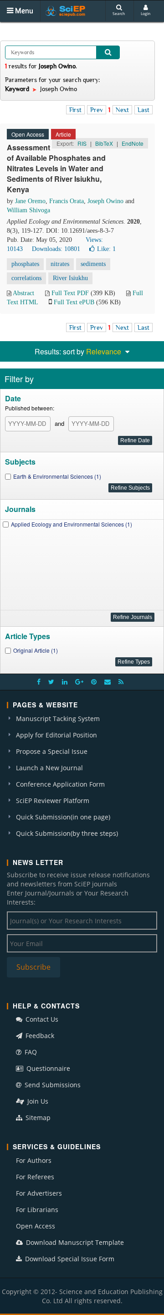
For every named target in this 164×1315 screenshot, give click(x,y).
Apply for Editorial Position (56, 735)
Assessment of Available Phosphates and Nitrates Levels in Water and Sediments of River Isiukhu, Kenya (56, 168)
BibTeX (104, 143)
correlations (26, 278)
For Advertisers (39, 1193)
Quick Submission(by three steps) (67, 833)
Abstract (23, 293)
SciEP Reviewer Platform (52, 800)
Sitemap (37, 1117)
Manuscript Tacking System (58, 718)
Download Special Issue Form (68, 1258)
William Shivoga (28, 210)
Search (119, 13)
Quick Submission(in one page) (63, 817)
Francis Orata (66, 201)
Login (145, 13)
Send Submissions (52, 1084)
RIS (82, 143)
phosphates (25, 264)
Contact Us (41, 1019)
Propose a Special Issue (51, 751)
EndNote (133, 143)
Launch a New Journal (49, 767)
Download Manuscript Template (74, 1242)
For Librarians (37, 1209)
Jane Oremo (30, 201)
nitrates (60, 264)
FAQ (30, 1052)
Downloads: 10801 (56, 249)
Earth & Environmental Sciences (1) (57, 476)
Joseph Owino (105, 201)
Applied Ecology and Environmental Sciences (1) (71, 524)
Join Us (37, 1101)
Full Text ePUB (74, 302)
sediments (93, 264)
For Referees (35, 1176)
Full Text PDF (70, 293)
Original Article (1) (35, 650)
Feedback (39, 1035)
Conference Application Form (60, 784)
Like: (106, 249)
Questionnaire (47, 1068)
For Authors (33, 1160)
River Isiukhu (70, 278)
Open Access (35, 1226)
